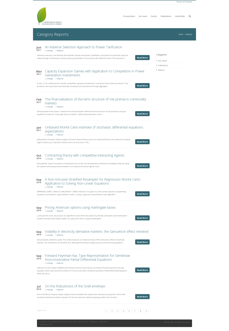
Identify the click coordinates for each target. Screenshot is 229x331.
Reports (189, 34)
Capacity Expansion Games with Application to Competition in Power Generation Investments (94, 73)
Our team (142, 16)
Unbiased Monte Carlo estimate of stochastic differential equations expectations (94, 129)
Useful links (180, 16)
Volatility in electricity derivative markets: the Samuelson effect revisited (96, 231)
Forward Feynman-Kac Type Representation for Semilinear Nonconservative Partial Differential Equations (87, 257)
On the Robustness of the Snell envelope (75, 286)
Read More (142, 57)
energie (50, 50)
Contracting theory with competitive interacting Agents (84, 155)
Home (181, 34)
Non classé (162, 61)
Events (154, 16)
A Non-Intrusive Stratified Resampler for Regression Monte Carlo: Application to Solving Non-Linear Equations (93, 181)
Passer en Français (184, 2)
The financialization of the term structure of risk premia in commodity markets (95, 101)
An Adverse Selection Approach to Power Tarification (83, 47)
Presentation (129, 16)
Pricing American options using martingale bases (80, 207)
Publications (165, 16)
